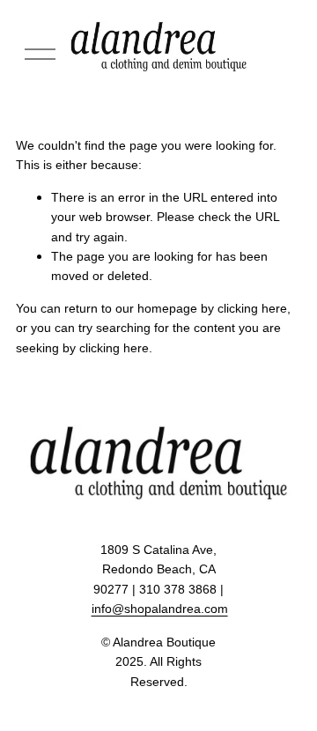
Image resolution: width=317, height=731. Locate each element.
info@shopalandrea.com (160, 609)
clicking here (252, 308)
